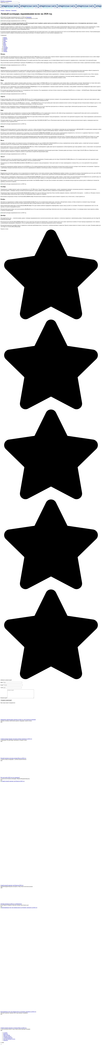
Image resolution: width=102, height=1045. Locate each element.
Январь (5, 37)
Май (4, 42)
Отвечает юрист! (7, 1036)
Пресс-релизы (6, 1035)
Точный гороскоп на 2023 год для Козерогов (11, 903)
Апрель (5, 41)
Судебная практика (7, 1037)
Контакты (5, 1034)
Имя (2, 682)
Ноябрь (5, 50)
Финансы (5, 1040)
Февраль (5, 38)
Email (2, 685)
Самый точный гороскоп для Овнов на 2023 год (12, 885)
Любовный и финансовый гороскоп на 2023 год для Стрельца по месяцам (18, 719)
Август (5, 46)
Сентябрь (5, 47)
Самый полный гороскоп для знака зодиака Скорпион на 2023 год (16, 738)
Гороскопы (29, 17)
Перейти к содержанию (6, 1)
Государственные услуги (9, 1039)
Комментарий (4, 697)
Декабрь (5, 51)
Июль (4, 45)
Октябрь (5, 48)
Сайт (2, 687)
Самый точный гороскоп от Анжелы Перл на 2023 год (13, 1027)
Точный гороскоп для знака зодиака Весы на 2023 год (13, 758)
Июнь (4, 43)
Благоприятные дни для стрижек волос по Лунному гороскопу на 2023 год (18, 1011)
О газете (5, 1032)
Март (4, 40)
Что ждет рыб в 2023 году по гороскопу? (10, 777)
